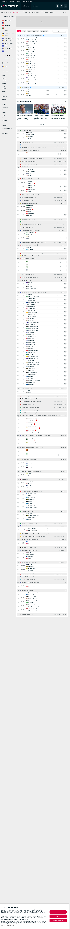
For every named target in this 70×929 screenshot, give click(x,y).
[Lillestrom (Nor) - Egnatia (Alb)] (42, 51)
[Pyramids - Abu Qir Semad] (42, 270)
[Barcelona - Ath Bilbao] (42, 95)
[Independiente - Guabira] (42, 190)
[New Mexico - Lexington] (42, 570)
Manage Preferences (58, 920)
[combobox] (59, 31)
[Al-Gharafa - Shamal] (42, 483)
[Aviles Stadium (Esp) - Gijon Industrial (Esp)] (42, 610)
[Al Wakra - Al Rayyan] (42, 487)
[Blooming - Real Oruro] (42, 182)
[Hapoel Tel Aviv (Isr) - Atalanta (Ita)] (42, 352)
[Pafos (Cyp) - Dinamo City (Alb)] (42, 336)
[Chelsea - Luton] (42, 284)
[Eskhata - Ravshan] (42, 543)
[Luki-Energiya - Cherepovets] (42, 499)
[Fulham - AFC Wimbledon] (42, 288)
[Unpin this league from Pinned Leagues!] (43, 35)
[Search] (57, 6)
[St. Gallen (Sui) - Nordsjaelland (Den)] (42, 356)
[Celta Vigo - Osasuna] (42, 91)
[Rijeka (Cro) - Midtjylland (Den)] (42, 372)
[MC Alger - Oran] (42, 138)
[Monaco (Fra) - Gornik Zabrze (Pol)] (42, 316)
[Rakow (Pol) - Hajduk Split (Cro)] (42, 340)
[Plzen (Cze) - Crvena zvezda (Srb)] (42, 59)
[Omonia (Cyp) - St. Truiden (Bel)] (42, 55)
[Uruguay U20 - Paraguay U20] (42, 586)
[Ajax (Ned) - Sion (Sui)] (42, 348)
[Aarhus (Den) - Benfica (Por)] (42, 67)
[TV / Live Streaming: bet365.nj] (60, 38)
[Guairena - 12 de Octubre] (42, 463)
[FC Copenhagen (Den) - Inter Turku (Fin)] (42, 324)
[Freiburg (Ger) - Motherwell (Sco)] (42, 312)
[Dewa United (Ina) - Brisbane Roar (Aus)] (42, 598)
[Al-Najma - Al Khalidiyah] (42, 170)
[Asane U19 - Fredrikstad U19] (42, 451)
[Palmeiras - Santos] (42, 207)
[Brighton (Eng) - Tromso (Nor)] (42, 368)
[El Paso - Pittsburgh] (42, 566)
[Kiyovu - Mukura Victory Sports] (42, 515)
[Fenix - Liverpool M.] (42, 554)
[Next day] (65, 31)
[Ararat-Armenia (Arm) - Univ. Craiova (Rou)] (42, 39)
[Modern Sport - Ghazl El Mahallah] (42, 262)
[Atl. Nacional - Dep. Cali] (42, 234)
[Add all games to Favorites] (18, 35)
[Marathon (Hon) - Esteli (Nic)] (42, 423)
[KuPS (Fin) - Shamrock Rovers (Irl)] (42, 296)
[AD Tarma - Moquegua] (42, 475)
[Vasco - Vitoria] (42, 211)
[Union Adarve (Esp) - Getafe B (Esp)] (42, 594)
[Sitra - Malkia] (42, 174)
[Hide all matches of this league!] (65, 35)
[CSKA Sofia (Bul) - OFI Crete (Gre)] (42, 71)
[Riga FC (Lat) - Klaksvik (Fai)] (42, 344)
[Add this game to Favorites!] (18, 38)
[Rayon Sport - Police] (42, 519)
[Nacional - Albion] (42, 558)
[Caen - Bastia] (42, 392)
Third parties (40, 917)
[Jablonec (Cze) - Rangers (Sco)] (42, 300)
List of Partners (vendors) (7, 925)
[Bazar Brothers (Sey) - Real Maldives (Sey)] (42, 602)
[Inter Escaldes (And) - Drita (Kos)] (42, 332)
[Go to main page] (11, 6)
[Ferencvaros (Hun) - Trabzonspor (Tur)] (42, 83)
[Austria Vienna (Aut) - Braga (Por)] (42, 360)
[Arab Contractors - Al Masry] (42, 266)
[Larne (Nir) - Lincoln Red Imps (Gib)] (42, 380)
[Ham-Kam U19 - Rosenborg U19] (42, 455)
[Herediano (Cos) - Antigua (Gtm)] (42, 419)
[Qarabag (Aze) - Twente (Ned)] (42, 308)
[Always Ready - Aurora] (42, 186)
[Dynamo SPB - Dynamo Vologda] (42, 507)
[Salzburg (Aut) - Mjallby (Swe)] (42, 63)
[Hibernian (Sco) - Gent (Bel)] (42, 376)
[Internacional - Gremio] (42, 215)
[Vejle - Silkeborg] (42, 248)
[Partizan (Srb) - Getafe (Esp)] (42, 384)
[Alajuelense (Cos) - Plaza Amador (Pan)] (42, 427)
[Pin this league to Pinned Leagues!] (32, 130)
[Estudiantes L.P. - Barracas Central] (42, 154)
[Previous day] (54, 31)
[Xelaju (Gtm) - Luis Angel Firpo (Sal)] (42, 431)
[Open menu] (65, 6)
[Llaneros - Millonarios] (42, 238)
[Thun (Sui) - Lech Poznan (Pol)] (42, 75)
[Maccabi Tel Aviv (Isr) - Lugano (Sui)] (42, 304)
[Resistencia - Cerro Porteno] (42, 467)
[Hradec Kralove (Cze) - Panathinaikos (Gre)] (42, 328)
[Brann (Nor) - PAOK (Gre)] (42, 320)
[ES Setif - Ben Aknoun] (42, 134)
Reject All (58, 916)
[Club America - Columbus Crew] (42, 443)
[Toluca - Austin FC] (42, 439)
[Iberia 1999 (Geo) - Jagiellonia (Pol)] (42, 43)
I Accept (58, 912)
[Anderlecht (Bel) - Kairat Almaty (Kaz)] (42, 79)
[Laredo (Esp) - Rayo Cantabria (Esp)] (42, 606)
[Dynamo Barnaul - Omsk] (42, 495)
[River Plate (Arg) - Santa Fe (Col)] (42, 529)
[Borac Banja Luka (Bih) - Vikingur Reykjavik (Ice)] (42, 364)
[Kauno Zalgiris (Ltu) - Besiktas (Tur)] (42, 47)
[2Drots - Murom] (42, 503)
